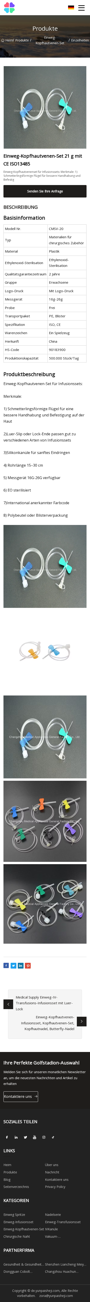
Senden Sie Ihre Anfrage (45, 191)
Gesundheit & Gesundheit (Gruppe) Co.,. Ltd (22, 1265)
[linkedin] (16, 1137)
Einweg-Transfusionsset (63, 1222)
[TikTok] (53, 1137)
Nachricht (52, 1172)
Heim (9, 40)
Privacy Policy (55, 1186)
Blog (6, 1179)
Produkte (22, 40)
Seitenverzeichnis (16, 1186)
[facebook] (6, 1137)
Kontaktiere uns (18, 1096)
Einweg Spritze (14, 1214)
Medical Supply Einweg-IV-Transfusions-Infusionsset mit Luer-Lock (44, 1003)
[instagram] (43, 1137)
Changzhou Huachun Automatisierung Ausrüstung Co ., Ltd (60, 1272)
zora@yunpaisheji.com (56, 1295)
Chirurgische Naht (16, 1236)
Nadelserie (53, 1214)
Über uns (51, 1165)
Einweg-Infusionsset (18, 1222)
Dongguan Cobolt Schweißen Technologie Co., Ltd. (21, 1272)
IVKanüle (51, 1229)
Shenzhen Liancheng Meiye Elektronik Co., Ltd (65, 1265)
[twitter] (25, 1137)
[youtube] (34, 1137)
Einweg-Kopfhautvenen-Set (50, 40)
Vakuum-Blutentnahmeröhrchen (62, 1237)
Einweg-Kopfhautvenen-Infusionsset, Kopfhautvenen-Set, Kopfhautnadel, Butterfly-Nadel (47, 1023)
